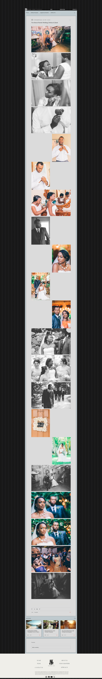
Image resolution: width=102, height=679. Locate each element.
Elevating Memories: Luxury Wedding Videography (50, 631)
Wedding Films (53, 12)
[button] (74, 12)
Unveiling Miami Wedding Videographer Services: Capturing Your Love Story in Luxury (33, 631)
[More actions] (70, 20)
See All (75, 618)
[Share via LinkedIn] (37, 609)
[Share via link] (39, 609)
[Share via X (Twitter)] (34, 609)
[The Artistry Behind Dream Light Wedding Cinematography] (68, 624)
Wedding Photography (34, 12)
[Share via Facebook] (31, 609)
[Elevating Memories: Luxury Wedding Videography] (51, 624)
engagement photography (44, 12)
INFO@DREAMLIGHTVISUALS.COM (55, 671)
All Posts (27, 12)
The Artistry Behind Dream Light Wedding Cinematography (68, 631)
